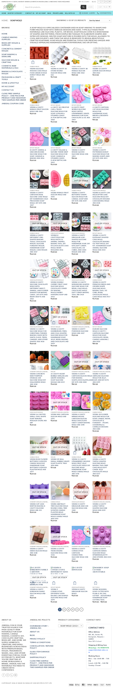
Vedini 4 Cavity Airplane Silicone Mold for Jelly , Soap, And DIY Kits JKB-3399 (101, 378)
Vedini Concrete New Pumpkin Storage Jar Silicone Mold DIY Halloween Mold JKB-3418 (38, 379)
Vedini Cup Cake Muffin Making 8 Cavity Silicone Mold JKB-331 (37, 507)
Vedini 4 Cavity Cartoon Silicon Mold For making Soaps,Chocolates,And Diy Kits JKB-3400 (82, 378)
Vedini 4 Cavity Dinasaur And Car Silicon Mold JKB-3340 (80, 507)
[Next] (81, 609)
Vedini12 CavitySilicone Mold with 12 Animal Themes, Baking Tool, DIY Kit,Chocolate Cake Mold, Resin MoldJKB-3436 (60, 242)
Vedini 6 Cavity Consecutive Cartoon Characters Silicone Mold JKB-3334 (80, 554)
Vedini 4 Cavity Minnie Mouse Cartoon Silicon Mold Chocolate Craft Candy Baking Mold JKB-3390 (81, 419)
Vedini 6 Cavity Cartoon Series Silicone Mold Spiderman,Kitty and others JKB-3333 (102, 553)
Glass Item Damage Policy (40, 653)
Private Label (58, 13)
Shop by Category (15, 13)
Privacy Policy (37, 639)
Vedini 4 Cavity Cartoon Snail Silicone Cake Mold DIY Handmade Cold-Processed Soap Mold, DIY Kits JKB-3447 (39, 199)
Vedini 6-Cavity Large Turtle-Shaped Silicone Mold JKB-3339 (100, 507)
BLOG (94, 2)
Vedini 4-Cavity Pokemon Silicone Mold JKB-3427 (80, 331)
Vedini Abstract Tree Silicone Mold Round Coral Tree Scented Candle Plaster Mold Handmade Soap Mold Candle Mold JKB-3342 (59, 511)
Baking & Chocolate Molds (12, 72)
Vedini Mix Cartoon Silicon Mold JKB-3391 (60, 416)
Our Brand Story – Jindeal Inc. (39, 627)
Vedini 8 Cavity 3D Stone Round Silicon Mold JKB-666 (59, 72)
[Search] (83, 7)
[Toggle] (25, 38)
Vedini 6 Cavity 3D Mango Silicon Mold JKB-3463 (80, 71)
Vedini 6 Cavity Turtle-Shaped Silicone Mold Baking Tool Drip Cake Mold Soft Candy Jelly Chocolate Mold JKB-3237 (100, 466)
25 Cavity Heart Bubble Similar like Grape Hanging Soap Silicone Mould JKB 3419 (59, 378)
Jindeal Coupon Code (13, 103)
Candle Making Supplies (9, 38)
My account (41, 13)
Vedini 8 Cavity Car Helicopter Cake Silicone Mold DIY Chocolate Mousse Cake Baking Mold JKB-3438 (101, 198)
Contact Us (29, 13)
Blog (49, 13)
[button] (90, 7)
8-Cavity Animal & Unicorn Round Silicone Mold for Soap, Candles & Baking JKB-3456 (38, 154)
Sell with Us (70, 13)
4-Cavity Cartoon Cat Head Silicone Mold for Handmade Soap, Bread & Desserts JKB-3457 (101, 112)
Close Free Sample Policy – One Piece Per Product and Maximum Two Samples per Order (14, 96)
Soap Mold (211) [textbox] (69, 626)
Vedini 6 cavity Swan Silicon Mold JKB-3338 (38, 551)
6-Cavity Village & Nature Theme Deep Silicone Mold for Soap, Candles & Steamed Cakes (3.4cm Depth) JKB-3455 (59, 156)
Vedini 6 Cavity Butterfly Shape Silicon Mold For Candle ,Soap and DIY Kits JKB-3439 (80, 197)
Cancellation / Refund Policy (41, 647)
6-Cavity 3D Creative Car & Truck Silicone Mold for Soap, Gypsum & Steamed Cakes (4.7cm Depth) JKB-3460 (60, 113)
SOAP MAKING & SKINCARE (9, 55)
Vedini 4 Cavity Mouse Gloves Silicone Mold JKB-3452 (80, 153)
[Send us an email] (106, 1)
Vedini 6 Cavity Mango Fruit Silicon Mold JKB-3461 (39, 109)
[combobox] (70, 625)
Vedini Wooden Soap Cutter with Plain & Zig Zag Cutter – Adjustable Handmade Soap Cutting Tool (102, 594)
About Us (34, 632)
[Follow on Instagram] (102, 1)
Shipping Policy (38, 657)
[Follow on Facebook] (99, 1)
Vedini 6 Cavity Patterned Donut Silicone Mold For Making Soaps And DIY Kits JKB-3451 (101, 154)
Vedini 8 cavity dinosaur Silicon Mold (80, 591)
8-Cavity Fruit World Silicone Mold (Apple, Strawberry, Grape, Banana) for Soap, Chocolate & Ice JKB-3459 (81, 113)
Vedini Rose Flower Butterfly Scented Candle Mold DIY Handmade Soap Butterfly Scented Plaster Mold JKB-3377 (39, 465)
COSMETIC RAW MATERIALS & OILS (10, 67)
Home (4, 13)
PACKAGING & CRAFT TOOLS (11, 78)
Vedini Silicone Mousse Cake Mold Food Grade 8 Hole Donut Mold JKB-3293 (38, 73)
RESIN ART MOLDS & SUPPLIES (11, 44)
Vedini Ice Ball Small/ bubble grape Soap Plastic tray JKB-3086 (60, 462)
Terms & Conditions (40, 642)
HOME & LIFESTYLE (10, 83)
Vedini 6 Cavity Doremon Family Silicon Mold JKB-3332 (38, 592)
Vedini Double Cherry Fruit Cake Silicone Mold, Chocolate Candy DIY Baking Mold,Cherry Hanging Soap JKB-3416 (59, 289)
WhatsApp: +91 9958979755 (99, 648)
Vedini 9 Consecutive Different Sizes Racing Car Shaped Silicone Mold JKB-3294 (59, 594)
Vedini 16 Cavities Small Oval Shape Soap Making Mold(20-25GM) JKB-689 (38, 418)
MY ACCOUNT (84, 2)
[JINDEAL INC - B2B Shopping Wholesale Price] (11, 7)
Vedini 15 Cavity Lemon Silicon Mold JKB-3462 (102, 71)
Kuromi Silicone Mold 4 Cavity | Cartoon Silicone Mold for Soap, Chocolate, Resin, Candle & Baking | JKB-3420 (101, 335)
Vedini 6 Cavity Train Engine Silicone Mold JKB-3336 (59, 552)
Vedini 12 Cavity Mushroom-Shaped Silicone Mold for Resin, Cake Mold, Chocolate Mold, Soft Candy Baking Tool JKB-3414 (80, 288)
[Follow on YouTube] (109, 1)
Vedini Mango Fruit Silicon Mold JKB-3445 (60, 195)
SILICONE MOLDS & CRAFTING (10, 61)
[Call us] (11, 675)
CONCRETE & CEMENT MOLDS (12, 50)
